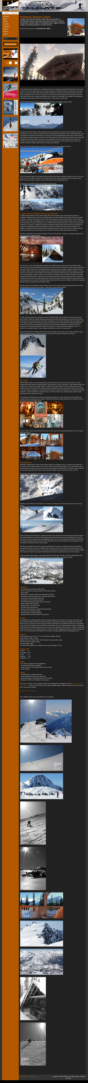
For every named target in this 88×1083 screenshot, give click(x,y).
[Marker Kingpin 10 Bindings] (10, 124)
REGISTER (14, 13)
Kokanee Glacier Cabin (31, 12)
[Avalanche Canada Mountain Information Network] (10, 140)
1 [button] (7, 63)
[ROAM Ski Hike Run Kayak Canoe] (10, 107)
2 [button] (10, 63)
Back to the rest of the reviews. (28, 690)
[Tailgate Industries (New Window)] (52, 5)
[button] (6, 13)
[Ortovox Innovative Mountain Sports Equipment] (10, 74)
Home (21, 12)
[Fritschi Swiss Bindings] (10, 90)
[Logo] (10, 5)
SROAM (80, 326)
